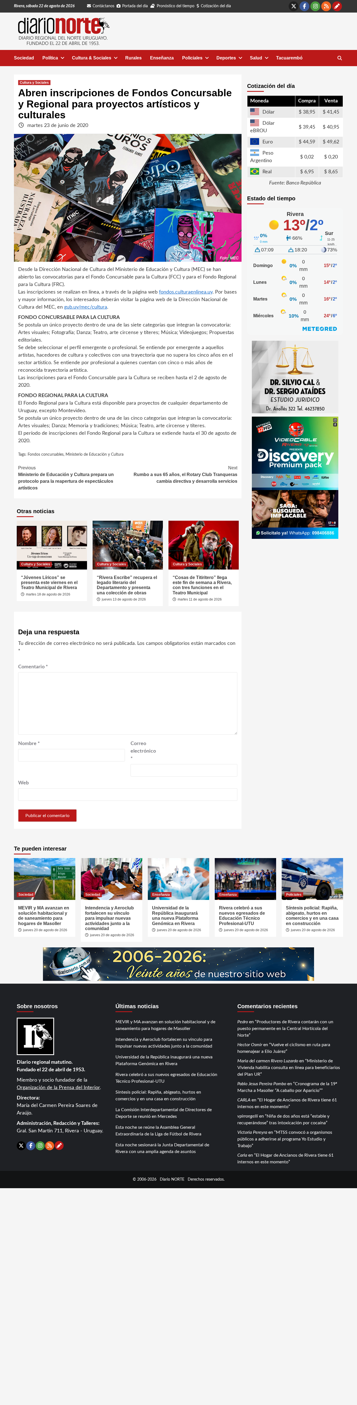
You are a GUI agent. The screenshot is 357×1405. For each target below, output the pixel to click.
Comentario (33, 666)
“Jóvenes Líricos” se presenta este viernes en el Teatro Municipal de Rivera (49, 582)
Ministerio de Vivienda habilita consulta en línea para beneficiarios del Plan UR (288, 1068)
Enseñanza (162, 58)
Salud (256, 58)
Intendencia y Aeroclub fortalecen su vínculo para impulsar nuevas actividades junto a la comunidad (109, 918)
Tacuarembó (289, 58)
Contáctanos (103, 6)
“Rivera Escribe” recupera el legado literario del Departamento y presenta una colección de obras (127, 585)
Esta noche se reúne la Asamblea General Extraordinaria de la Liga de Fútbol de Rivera (158, 1130)
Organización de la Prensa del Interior (58, 1087)
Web (23, 783)
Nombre (29, 743)
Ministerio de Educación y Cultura (95, 455)
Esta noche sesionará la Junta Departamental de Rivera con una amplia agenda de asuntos (162, 1148)
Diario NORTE (172, 1179)
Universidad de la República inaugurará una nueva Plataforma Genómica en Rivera (175, 916)
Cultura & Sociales (91, 58)
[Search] (339, 58)
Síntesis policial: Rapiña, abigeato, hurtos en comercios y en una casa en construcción (312, 916)
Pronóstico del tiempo (175, 6)
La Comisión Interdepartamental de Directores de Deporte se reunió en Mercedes (163, 1113)
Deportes (226, 58)
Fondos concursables (46, 455)
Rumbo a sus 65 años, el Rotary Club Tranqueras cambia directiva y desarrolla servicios (185, 474)
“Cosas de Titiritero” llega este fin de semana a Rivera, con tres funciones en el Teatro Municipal (202, 585)
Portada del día (135, 6)
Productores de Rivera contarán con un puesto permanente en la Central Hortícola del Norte (285, 1028)
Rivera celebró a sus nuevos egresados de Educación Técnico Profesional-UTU (242, 916)
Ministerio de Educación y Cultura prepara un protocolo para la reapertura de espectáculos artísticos (66, 477)
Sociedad (24, 58)
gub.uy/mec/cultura (85, 307)
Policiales (192, 58)
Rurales (133, 58)
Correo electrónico (143, 751)
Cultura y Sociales (34, 83)
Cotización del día (216, 6)
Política (50, 58)
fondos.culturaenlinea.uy (186, 292)
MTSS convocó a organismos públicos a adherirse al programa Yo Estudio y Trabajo (284, 1139)
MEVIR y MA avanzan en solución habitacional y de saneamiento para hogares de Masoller (43, 916)
